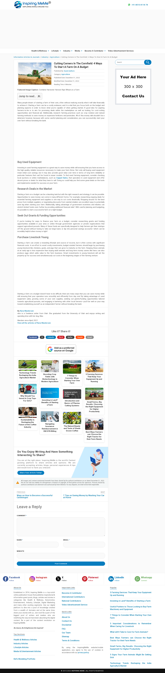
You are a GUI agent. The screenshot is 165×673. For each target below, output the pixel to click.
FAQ (63, 629)
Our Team (66, 633)
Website (20, 551)
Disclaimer (66, 625)
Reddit (80, 337)
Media (77, 51)
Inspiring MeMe (78, 671)
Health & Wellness (39, 51)
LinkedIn (50, 337)
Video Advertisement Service (74, 605)
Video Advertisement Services (121, 51)
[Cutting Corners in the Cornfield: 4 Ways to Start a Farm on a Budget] (34, 73)
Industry (66, 51)
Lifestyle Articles (21, 647)
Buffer (70, 337)
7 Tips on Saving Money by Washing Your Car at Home (83, 496)
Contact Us (67, 621)
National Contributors (71, 601)
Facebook (33, 337)
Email (89, 337)
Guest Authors (69, 71)
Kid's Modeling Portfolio (24, 659)
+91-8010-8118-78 (140, 5)
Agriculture (65, 74)
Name (20, 540)
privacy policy (83, 652)
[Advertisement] (82, 29)
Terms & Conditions (70, 640)
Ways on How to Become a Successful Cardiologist (34, 496)
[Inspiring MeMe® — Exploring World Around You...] (32, 5)
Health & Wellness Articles (25, 640)
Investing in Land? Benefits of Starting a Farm (130, 601)
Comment (22, 515)
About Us (66, 617)
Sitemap (65, 636)
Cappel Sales (62, 178)
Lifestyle (55, 51)
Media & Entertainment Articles (27, 651)
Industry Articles (21, 643)
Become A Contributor (94, 51)
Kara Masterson (27, 311)
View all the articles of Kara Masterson (34, 323)
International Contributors (73, 597)
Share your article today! (31, 473)
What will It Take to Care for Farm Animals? (129, 632)
